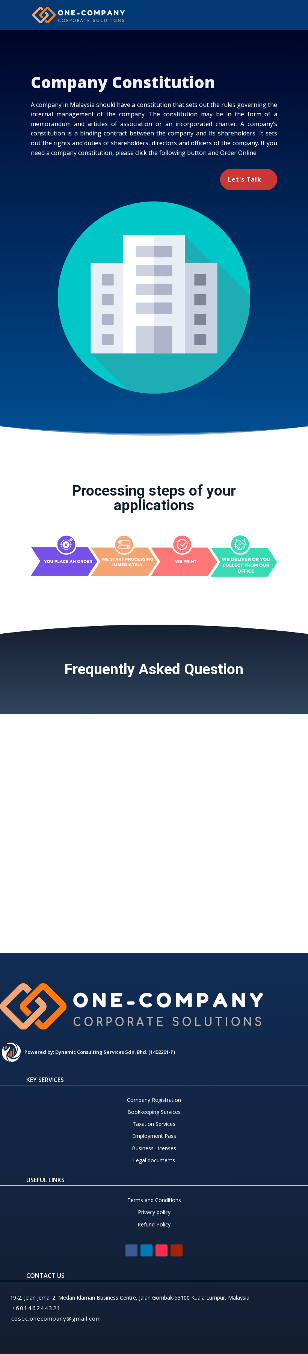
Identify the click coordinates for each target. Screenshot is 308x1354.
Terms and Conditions (154, 1200)
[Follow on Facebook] (131, 1250)
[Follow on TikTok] (162, 1250)
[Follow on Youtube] (177, 1250)
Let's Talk (244, 179)
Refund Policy (154, 1224)
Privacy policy (154, 1212)
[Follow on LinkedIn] (146, 1250)
